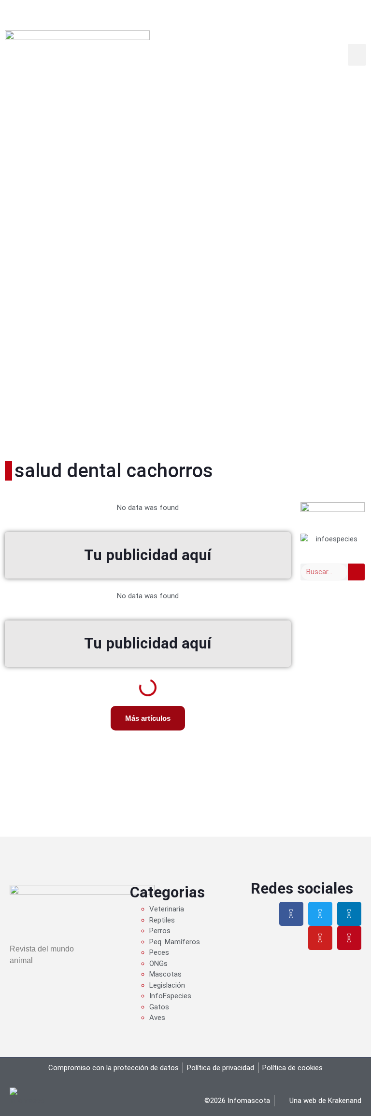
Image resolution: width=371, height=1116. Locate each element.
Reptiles (162, 920)
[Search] (356, 572)
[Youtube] (320, 938)
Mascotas (165, 974)
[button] (357, 55)
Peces (159, 952)
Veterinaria (166, 909)
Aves (157, 1017)
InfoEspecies (170, 996)
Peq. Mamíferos (174, 941)
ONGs (158, 963)
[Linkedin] (349, 914)
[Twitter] (320, 914)
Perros (160, 930)
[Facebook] (291, 914)
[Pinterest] (349, 938)
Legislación (167, 985)
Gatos (159, 1007)
